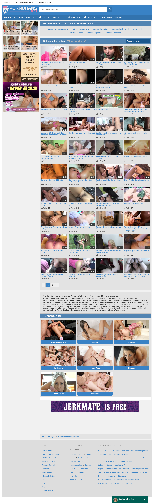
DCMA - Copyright (49, 458)
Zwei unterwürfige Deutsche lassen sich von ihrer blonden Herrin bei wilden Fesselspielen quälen (123, 472)
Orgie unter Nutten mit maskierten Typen (112, 465)
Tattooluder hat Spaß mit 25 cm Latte (54, 109)
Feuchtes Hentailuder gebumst (134, 203)
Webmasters (47, 472)
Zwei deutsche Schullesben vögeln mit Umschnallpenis (81, 181)
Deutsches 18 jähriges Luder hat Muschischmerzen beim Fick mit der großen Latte (53, 134)
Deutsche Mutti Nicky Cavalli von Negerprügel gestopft (107, 204)
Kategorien (9, 17)
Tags (44, 487)
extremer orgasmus (94, 33)
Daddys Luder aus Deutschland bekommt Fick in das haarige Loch (122, 451)
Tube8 (83, 476)
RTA (43, 483)
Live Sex (45, 17)
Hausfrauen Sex (76, 465)
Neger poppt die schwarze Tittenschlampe (113, 476)
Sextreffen (58, 17)
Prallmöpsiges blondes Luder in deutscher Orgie (107, 275)
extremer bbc (138, 29)
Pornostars (106, 17)
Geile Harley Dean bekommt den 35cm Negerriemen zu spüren (135, 110)
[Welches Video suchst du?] (109, 9)
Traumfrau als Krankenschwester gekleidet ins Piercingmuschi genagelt (123, 458)
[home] (43, 436)
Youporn (73, 479)
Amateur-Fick (83, 458)
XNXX (81, 479)
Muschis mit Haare (77, 461)
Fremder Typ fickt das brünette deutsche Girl (114, 461)
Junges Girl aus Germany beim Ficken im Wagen (52, 275)
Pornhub (81, 472)
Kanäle (119, 17)
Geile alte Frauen (76, 454)
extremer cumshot (76, 33)
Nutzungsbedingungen (50, 454)
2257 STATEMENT (49, 461)
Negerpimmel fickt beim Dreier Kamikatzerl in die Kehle (118, 479)
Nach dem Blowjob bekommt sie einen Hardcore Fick (107, 87)
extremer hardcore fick (120, 29)
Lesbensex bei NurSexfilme (25, 2)
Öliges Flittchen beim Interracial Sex (136, 180)
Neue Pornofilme (27, 17)
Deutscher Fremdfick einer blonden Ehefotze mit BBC (108, 251)
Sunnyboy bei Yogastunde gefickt (135, 156)
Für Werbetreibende (50, 476)
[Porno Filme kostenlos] (20, 14)
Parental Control (48, 465)
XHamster (73, 476)
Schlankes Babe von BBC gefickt (52, 180)
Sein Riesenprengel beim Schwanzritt (82, 133)
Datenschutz (47, 451)
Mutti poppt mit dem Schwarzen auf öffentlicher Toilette (136, 63)
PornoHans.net (48, 490)
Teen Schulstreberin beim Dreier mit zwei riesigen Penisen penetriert (136, 275)
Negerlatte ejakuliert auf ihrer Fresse (136, 251)
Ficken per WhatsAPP (104, 109)
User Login (46, 469)
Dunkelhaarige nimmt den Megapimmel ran (50, 157)
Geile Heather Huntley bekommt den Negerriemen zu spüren (81, 157)
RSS (43, 479)
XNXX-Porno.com (45, 2)
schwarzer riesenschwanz (58, 29)
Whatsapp (75, 17)
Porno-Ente (7, 2)
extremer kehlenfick (100, 29)
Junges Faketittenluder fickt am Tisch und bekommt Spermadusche (123, 469)
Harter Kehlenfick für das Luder (52, 86)
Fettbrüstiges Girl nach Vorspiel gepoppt (112, 454)
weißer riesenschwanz (80, 29)
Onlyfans (91, 17)
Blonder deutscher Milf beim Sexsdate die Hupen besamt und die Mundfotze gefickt (136, 229)
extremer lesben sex (114, 33)
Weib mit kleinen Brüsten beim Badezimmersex (115, 483)
